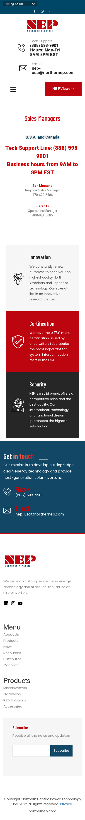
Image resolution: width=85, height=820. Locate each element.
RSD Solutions (14, 700)
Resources (12, 653)
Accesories (12, 706)
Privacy (66, 804)
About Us (11, 635)
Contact (10, 665)
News (7, 647)
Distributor (12, 659)
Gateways (12, 694)
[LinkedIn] (6, 604)
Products (11, 641)
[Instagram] (13, 604)
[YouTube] (20, 604)
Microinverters (15, 688)
